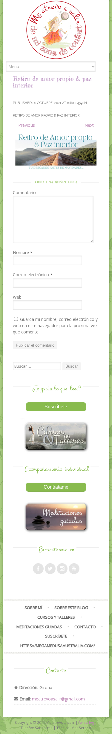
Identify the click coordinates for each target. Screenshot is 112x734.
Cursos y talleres (56, 617)
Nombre (22, 252)
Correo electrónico (32, 274)
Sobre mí (33, 607)
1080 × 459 (74, 103)
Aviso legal (88, 722)
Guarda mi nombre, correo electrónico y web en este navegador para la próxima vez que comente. (55, 325)
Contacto (85, 626)
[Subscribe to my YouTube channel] (74, 568)
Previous (24, 125)
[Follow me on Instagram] (62, 568)
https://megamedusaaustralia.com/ (57, 645)
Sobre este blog (71, 607)
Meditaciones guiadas (39, 626)
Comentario (24, 192)
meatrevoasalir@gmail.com (58, 699)
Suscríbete (56, 636)
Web (17, 297)
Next (92, 125)
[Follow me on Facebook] (38, 568)
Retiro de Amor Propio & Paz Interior (46, 115)
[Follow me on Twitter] (50, 568)
